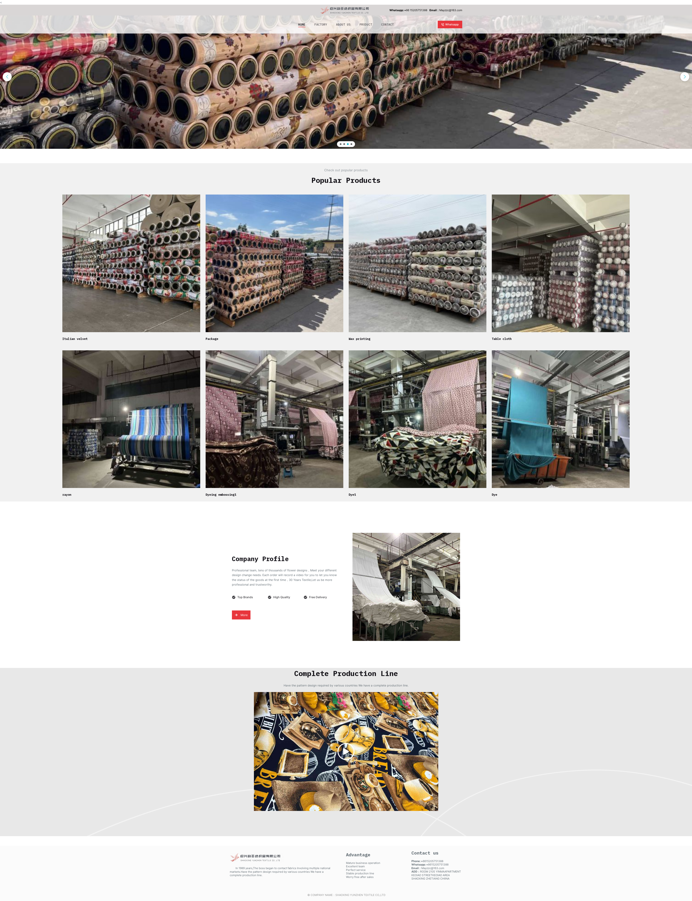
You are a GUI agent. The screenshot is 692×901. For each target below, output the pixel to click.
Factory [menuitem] (320, 24)
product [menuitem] (366, 24)
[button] (7, 76)
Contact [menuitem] (387, 24)
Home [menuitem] (301, 24)
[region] (346, 77)
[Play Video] (346, 751)
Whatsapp (452, 24)
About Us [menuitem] (343, 24)
